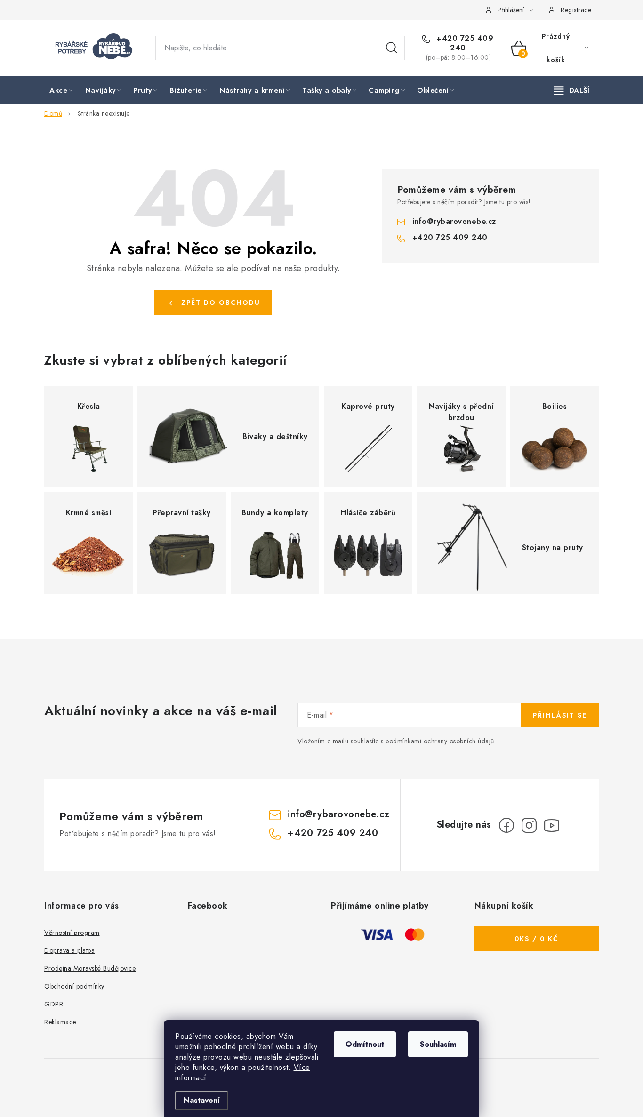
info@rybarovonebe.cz (454, 221)
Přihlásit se (560, 715)
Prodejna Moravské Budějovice (90, 968)
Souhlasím (438, 1044)
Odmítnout (365, 1044)
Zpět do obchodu (220, 302)
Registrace (576, 10)
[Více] (572, 90)
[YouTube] (551, 825)
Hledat (391, 48)
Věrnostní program (72, 932)
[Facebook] (506, 825)
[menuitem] (62, 90)
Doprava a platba (69, 950)
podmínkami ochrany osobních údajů (440, 741)
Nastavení (202, 1100)
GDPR (53, 1004)
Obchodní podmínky (74, 986)
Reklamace (60, 1022)
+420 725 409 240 (464, 43)
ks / (536, 938)
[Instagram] (529, 825)
